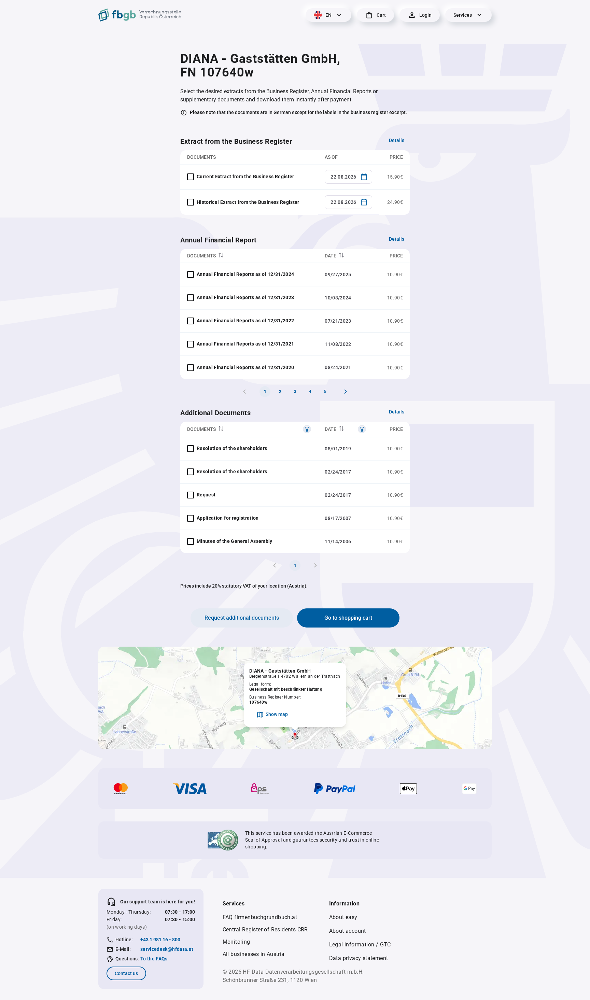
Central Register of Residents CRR (265, 929)
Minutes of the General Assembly (234, 541)
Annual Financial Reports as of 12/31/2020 (245, 367)
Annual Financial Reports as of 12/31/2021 (245, 344)
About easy (343, 917)
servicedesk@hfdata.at (166, 949)
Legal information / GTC (360, 944)
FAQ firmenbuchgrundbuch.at (260, 917)
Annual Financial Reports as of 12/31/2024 (245, 274)
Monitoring (236, 942)
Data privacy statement (358, 958)
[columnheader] (249, 256)
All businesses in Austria (254, 954)
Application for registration (228, 518)
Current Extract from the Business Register (245, 176)
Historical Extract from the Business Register (248, 202)
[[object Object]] (307, 429)
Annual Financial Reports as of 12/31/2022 (245, 320)
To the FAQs (154, 958)
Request (206, 494)
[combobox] (348, 177)
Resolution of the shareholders (232, 448)
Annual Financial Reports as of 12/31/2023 (245, 297)
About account (347, 931)
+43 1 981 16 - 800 (160, 939)
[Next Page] (345, 391)
